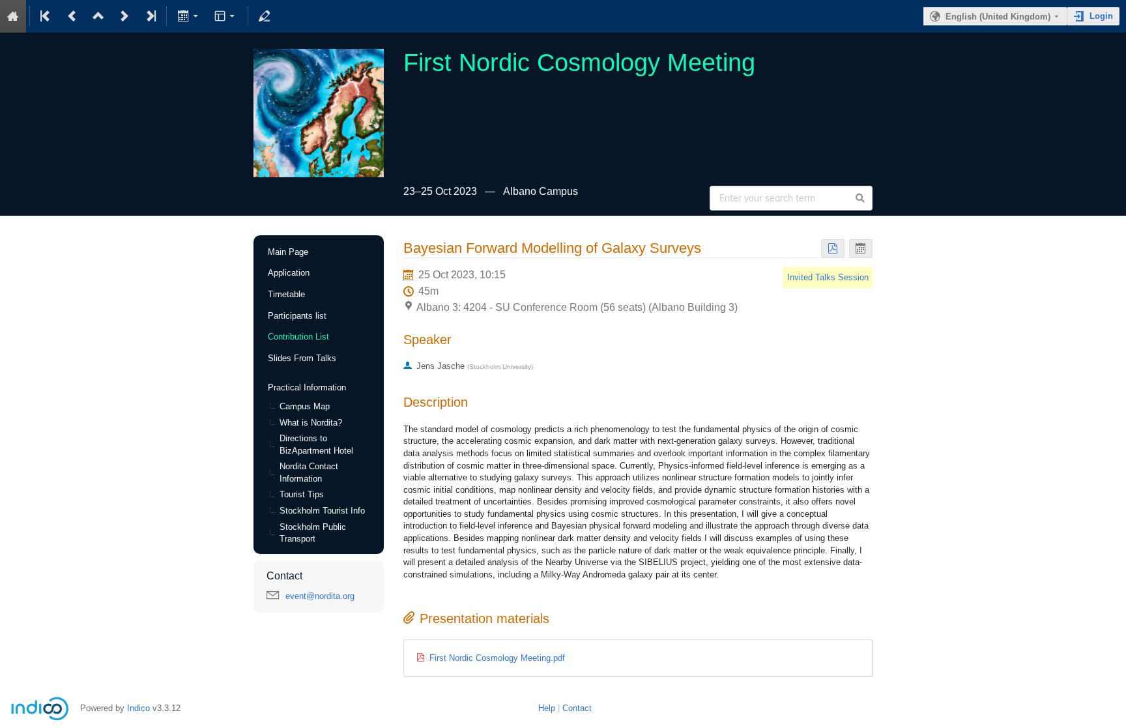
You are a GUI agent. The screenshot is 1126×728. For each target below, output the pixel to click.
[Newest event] (150, 16)
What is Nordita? (311, 423)
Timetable (286, 294)
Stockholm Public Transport (313, 533)
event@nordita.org (319, 596)
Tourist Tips (302, 494)
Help (546, 708)
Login (1101, 16)
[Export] (188, 16)
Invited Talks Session (828, 277)
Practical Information (307, 387)
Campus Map (305, 406)
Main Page (288, 252)
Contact (577, 708)
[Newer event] (124, 16)
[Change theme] (225, 16)
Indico (138, 708)
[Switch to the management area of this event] (265, 16)
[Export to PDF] (832, 248)
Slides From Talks (302, 358)
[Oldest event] (46, 16)
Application (289, 273)
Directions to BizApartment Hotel (316, 444)
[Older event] (72, 16)
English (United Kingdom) (998, 17)
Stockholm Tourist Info (322, 511)
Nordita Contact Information (309, 472)
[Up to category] (98, 16)
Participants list (297, 316)
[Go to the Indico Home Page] (13, 16)
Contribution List (298, 337)
